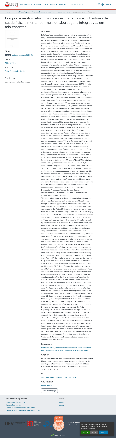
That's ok (85, 432)
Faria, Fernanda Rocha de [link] (15, 71)
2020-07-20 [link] (10, 63)
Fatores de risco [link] (70, 350)
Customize (103, 432)
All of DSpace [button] (49, 4)
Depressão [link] (49, 350)
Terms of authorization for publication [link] (20, 407)
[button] (11, 4)
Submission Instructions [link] (15, 402)
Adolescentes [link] (82, 350)
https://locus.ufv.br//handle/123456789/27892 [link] (60, 377)
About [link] (61, 405)
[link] (22, 55)
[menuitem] (50, 4)
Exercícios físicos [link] (47, 347)
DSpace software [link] (75, 422)
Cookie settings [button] (74, 425)
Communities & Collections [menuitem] (30, 4)
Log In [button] (107, 4)
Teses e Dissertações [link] (21, 12)
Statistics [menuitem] (62, 4)
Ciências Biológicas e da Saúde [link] (43, 12)
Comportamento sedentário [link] (66, 347)
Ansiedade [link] (58, 350)
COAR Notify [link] (59, 435)
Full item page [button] (50, 390)
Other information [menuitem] (76, 4)
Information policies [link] (14, 405)
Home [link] (7, 12)
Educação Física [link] (64, 12)
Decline (94, 432)
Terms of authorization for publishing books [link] (23, 410)
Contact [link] (62, 402)
